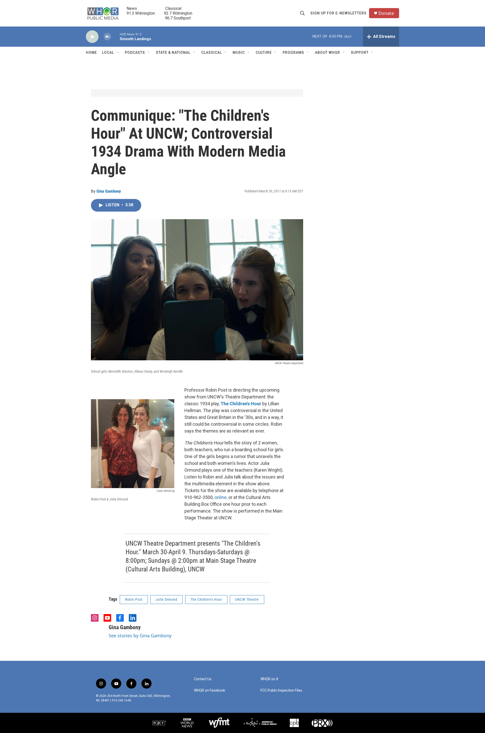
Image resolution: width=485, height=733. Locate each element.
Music (239, 52)
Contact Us (202, 679)
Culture (264, 52)
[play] (92, 37)
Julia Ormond (166, 599)
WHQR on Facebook (209, 690)
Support (360, 52)
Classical (211, 52)
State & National (173, 52)
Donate (386, 13)
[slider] (115, 36)
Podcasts (135, 52)
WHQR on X (269, 679)
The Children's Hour (206, 599)
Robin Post (133, 599)
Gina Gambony (108, 191)
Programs (293, 52)
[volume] (107, 36)
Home (91, 52)
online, (220, 497)
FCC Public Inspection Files (281, 690)
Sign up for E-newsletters (338, 13)
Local (108, 52)
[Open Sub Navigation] (118, 52)
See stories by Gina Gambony (140, 636)
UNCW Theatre (247, 599)
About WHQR (327, 52)
